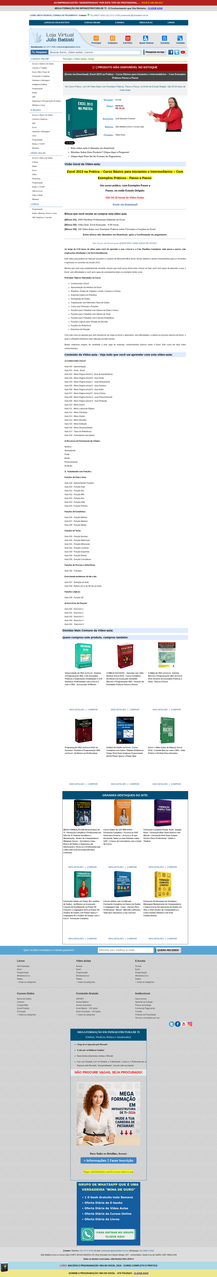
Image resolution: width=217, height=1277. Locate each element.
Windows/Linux (23, 975)
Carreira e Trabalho (39, 68)
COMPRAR (93, 710)
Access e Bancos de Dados (43, 64)
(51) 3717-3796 (113, 15)
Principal (67, 59)
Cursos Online (25, 993)
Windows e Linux (38, 105)
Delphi (34, 166)
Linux (34, 136)
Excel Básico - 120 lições (87, 1008)
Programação (37, 89)
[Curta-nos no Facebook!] (170, 54)
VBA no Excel (37, 191)
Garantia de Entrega (144, 1001)
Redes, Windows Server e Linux (44, 213)
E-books (140, 961)
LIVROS (171, 22)
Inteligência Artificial (39, 84)
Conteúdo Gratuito (87, 993)
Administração (23, 966)
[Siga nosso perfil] (171, 1023)
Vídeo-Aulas (80, 59)
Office (34, 174)
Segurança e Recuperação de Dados (46, 101)
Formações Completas (41, 76)
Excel (34, 127)
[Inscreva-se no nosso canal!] (182, 54)
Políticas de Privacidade (145, 1014)
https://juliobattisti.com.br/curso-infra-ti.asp (108, 1171)
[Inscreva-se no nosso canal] (183, 1023)
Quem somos (141, 998)
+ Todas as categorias (26, 982)
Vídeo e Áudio (37, 195)
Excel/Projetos (23, 1008)
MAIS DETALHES (77, 710)
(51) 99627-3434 (97, 15)
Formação (21, 1011)
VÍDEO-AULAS (146, 22)
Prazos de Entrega (143, 1005)
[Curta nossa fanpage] (177, 1023)
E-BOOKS (119, 22)
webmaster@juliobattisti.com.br (134, 15)
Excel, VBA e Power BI (40, 72)
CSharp (35, 162)
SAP (33, 97)
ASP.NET (80, 998)
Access (79, 966)
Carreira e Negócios (40, 119)
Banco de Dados (24, 998)
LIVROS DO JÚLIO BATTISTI (56, 22)
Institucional (142, 993)
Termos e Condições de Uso (147, 1017)
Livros (21, 961)
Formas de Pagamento (145, 1008)
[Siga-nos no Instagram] (190, 1023)
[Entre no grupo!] (108, 1214)
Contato (138, 1011)
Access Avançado (84, 1005)
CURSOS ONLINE (92, 22)
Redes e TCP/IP (38, 144)
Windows (35, 148)
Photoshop (36, 179)
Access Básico (82, 1001)
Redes (34, 93)
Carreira (20, 1001)
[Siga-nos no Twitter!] (177, 54)
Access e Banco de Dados (42, 115)
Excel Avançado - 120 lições (88, 1011)
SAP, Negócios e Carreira (42, 217)
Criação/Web (22, 1005)
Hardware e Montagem (41, 80)
